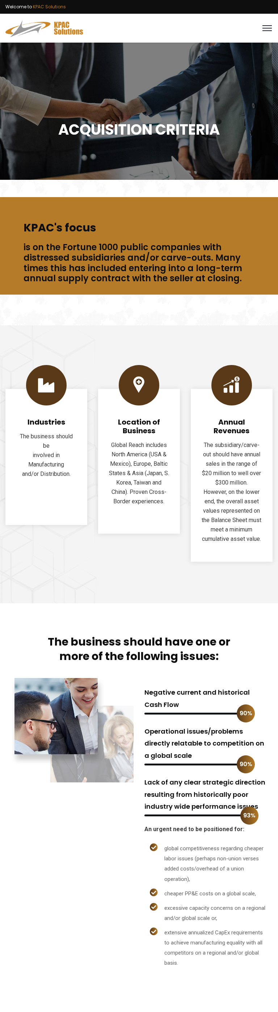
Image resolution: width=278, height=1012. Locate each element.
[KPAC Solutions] (44, 27)
